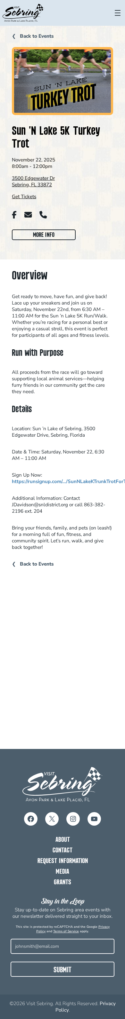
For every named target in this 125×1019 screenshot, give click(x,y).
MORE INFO (45, 236)
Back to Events (36, 36)
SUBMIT (62, 970)
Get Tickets (24, 196)
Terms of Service (66, 931)
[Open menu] (117, 13)
